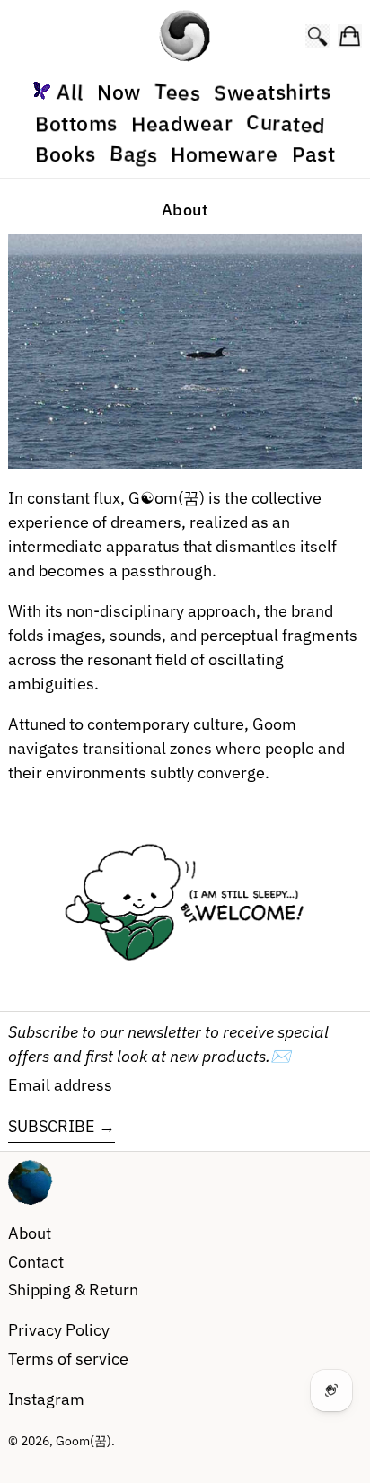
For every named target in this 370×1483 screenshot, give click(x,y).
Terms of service (68, 1358)
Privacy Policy (59, 1330)
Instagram (46, 1399)
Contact (36, 1261)
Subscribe (51, 1126)
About (29, 1233)
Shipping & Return (73, 1289)
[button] (317, 36)
